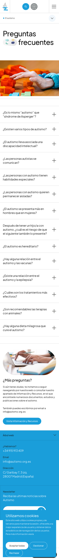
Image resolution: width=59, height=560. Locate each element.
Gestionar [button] (38, 545)
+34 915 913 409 (13, 450)
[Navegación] (54, 6)
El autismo (10, 18)
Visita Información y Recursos (22, 421)
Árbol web (8, 435)
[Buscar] (25, 6)
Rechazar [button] (14, 552)
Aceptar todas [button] (17, 545)
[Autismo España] (5, 6)
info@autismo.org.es (17, 461)
